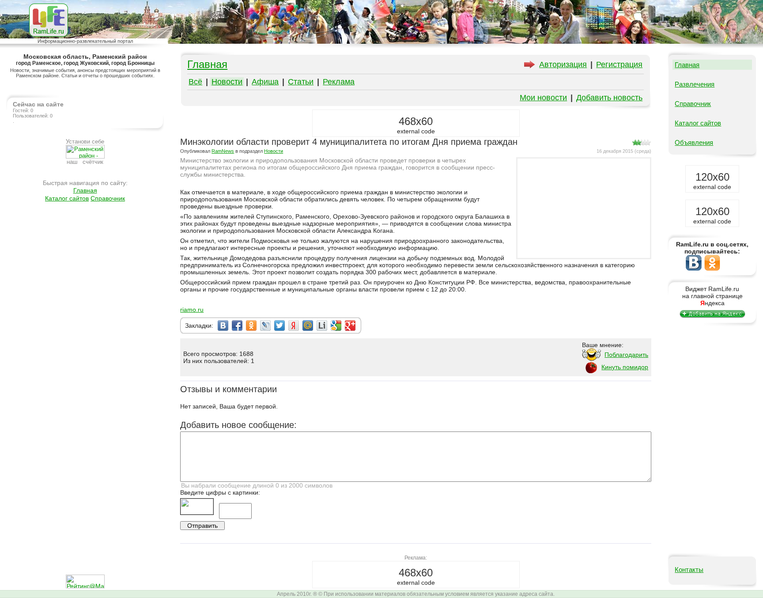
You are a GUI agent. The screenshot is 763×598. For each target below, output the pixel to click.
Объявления (694, 142)
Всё (195, 81)
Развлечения (694, 84)
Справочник (108, 198)
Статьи (301, 81)
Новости (227, 81)
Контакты (689, 569)
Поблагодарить (626, 354)
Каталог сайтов (67, 198)
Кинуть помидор (624, 367)
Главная (85, 190)
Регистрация (619, 64)
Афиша (265, 81)
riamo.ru (192, 309)
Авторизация (563, 64)
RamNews (223, 151)
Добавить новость (609, 97)
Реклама (339, 81)
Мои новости (543, 97)
